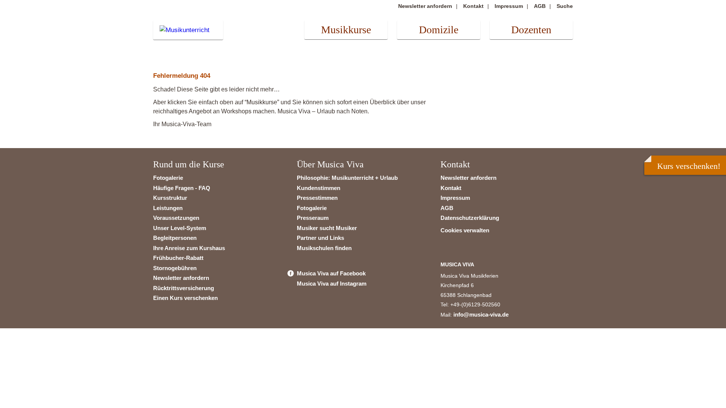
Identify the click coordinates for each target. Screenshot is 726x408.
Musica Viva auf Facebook (331, 273)
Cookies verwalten (465, 230)
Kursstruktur (170, 198)
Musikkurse (346, 30)
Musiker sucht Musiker (327, 228)
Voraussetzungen (176, 218)
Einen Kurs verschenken (185, 298)
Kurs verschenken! (688, 166)
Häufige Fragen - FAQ (181, 188)
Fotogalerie (168, 178)
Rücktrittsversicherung (183, 288)
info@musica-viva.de (481, 314)
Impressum (509, 6)
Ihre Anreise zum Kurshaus (189, 248)
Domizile (438, 30)
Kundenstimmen (318, 188)
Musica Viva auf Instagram (331, 283)
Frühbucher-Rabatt (178, 258)
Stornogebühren (175, 268)
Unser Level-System (179, 228)
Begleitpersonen (175, 238)
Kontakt (473, 6)
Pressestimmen (317, 198)
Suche (565, 6)
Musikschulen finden (324, 248)
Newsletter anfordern (425, 6)
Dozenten (531, 30)
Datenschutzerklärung (470, 218)
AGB (540, 6)
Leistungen (168, 208)
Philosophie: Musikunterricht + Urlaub (347, 178)
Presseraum (313, 218)
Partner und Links (320, 238)
